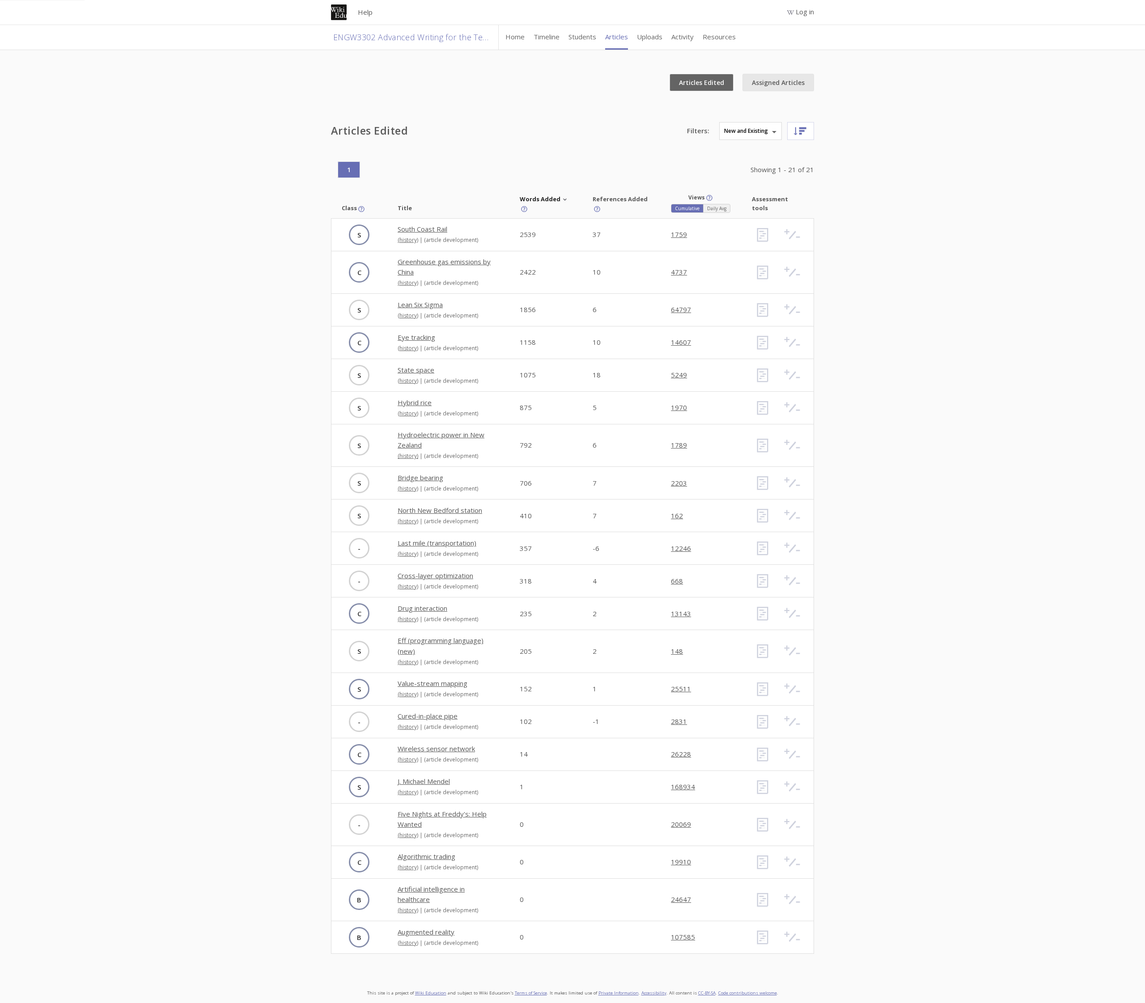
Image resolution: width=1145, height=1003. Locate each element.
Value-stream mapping (432, 683)
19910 (681, 861)
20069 (681, 824)
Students (582, 36)
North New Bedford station (440, 510)
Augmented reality (426, 931)
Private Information (618, 993)
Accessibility (653, 993)
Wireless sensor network (436, 748)
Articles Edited (701, 82)
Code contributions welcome (747, 993)
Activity (682, 36)
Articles (616, 36)
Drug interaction (422, 608)
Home (515, 36)
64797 (681, 309)
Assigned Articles (778, 82)
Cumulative (687, 208)
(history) (408, 240)
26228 (681, 753)
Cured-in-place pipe (428, 715)
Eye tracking (416, 337)
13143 (681, 613)
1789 (679, 444)
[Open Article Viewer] (762, 234)
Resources (719, 36)
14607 (681, 342)
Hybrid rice (415, 402)
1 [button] (349, 169)
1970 (679, 407)
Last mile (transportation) (437, 542)
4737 (679, 271)
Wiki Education (430, 993)
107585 (683, 936)
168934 (683, 786)
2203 (679, 482)
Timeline (547, 36)
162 (677, 515)
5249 (679, 374)
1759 (679, 234)
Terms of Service (531, 993)
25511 (681, 688)
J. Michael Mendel (424, 781)
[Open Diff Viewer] (792, 234)
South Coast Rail (422, 228)
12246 (681, 548)
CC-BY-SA (707, 993)
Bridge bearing (420, 477)
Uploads (649, 36)
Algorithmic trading (426, 856)
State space (416, 369)
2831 (679, 721)
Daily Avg (716, 208)
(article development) (451, 240)
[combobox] (792, 131)
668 (677, 580)
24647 (681, 899)
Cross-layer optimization (435, 575)
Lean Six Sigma (420, 304)
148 (677, 651)
